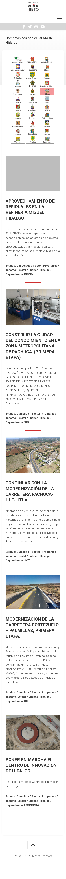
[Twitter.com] (30, 27)
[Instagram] (36, 27)
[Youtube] (42, 27)
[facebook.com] (23, 27)
